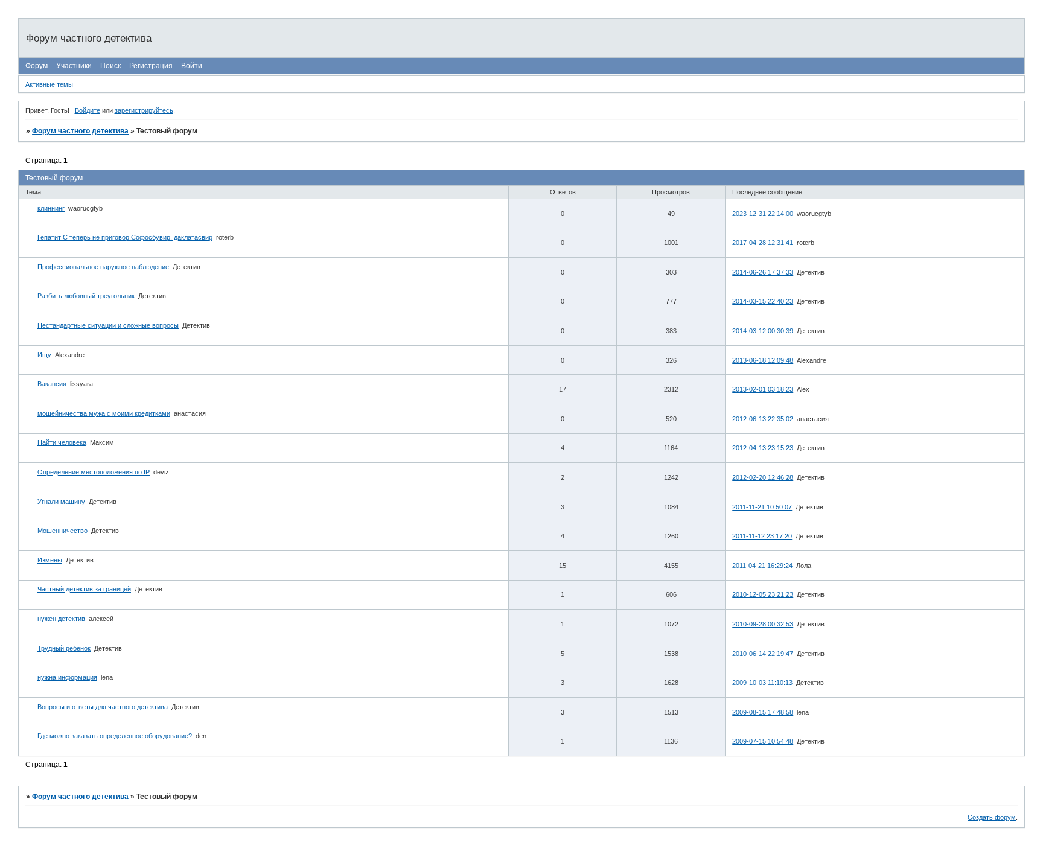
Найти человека (61, 442)
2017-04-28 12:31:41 (762, 242)
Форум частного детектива (80, 131)
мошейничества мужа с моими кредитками (103, 413)
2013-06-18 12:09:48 (762, 360)
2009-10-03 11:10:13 (762, 682)
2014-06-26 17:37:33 (762, 272)
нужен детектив (61, 618)
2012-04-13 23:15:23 (762, 447)
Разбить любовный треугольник (86, 295)
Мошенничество (62, 530)
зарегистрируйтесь (144, 110)
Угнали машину (61, 501)
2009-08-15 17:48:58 (762, 712)
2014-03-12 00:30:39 (762, 330)
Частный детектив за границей (84, 589)
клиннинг (51, 208)
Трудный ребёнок (64, 648)
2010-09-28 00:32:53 (762, 624)
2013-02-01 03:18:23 (762, 389)
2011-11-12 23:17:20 (762, 536)
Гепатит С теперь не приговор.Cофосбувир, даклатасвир (124, 237)
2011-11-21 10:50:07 (762, 507)
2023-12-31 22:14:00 (762, 213)
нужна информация (67, 677)
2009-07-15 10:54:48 (762, 741)
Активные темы (49, 84)
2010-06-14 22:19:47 (762, 653)
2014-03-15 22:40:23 (762, 301)
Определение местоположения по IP (93, 472)
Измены (49, 560)
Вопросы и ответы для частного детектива (102, 706)
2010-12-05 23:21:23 (762, 594)
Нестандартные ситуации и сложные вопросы (108, 325)
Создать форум (992, 817)
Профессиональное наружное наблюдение (103, 266)
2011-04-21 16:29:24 (762, 565)
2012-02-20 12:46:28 (762, 477)
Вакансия (51, 383)
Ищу (44, 354)
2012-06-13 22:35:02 (762, 418)
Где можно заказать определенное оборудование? (114, 735)
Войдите (87, 110)
